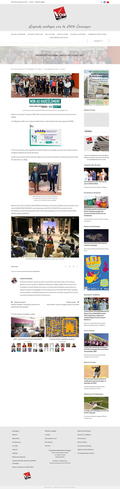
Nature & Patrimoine (84, 431)
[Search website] (98, 41)
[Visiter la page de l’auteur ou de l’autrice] (14, 280)
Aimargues (15, 431)
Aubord (14, 435)
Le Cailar (15, 446)
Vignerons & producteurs (86, 449)
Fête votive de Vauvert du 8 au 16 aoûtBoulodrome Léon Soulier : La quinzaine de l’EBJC (95, 381)
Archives (48, 446)
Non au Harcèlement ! (34, 271)
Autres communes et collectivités (22, 467)
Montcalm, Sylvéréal (18, 457)
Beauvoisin (15, 438)
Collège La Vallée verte (23, 271)
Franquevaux (16, 442)
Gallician (15, 453)
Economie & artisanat (84, 446)
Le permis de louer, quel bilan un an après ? (62, 339)
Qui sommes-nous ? (51, 438)
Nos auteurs (49, 442)
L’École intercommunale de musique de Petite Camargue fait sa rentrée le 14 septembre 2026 (96, 349)
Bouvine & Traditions (84, 435)
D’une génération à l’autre (86, 453)
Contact (31, 2)
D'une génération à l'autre (51, 69)
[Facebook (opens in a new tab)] (104, 2)
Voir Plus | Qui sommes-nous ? (19, 2)
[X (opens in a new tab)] (101, 2)
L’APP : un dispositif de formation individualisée (27, 339)
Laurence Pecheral (18, 69)
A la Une (40, 69)
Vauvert (63, 69)
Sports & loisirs (82, 442)
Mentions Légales (40, 2)
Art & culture (82, 438)
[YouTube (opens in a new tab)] (107, 2)
